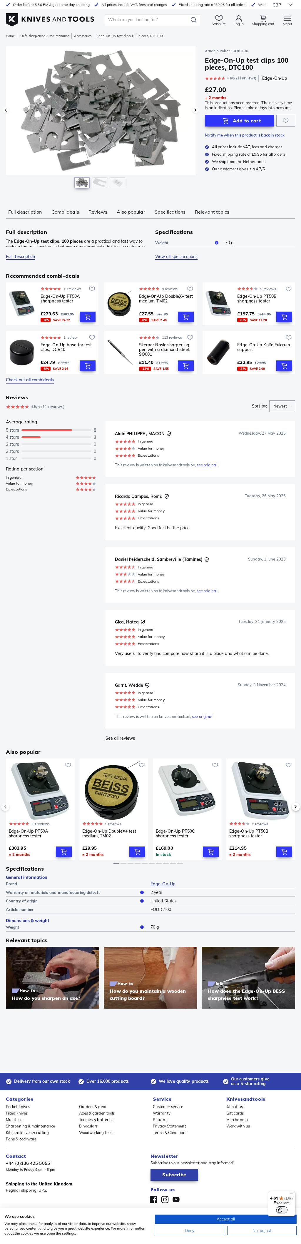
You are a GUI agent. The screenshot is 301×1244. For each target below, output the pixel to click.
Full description (25, 212)
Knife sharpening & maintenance (44, 36)
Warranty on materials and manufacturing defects (53, 892)
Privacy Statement (169, 1126)
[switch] (281, 1209)
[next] (285, 807)
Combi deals (65, 212)
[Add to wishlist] (285, 121)
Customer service (168, 1106)
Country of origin (22, 901)
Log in (239, 23)
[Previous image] (6, 110)
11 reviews (246, 78)
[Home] (50, 18)
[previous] (15, 807)
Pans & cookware (21, 1139)
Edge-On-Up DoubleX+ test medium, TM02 (166, 299)
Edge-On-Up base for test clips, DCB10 (66, 347)
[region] (100, 120)
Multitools (14, 1119)
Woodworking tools (96, 1132)
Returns (160, 1119)
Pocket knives (18, 1106)
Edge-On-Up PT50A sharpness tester (60, 299)
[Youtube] (176, 1199)
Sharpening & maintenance (30, 1126)
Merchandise (237, 1119)
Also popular (131, 212)
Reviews (98, 212)
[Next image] (195, 110)
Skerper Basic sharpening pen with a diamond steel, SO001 (164, 349)
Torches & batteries (96, 1119)
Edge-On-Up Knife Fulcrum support (263, 347)
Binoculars (88, 1126)
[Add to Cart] (88, 317)
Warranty (161, 1113)
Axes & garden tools (97, 1113)
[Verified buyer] (169, 434)
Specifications (170, 212)
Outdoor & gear (93, 1106)
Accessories (82, 36)
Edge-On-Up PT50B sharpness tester (257, 299)
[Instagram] (164, 1199)
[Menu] (291, 1194)
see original (207, 465)
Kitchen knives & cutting (27, 1132)
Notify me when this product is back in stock (244, 135)
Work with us (238, 1126)
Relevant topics (212, 212)
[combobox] (282, 406)
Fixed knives (17, 1113)
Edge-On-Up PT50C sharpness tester (175, 834)
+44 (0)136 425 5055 (28, 1163)
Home (10, 36)
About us (234, 1106)
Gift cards (235, 1113)
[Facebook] (153, 1199)
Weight (162, 242)
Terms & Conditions (170, 1132)
